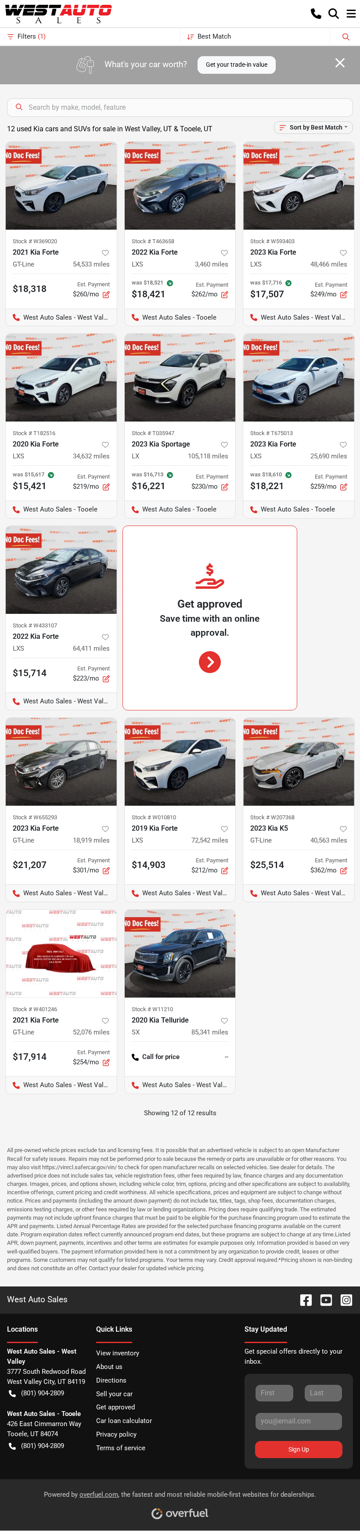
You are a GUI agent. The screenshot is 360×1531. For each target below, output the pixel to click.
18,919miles (91, 840)
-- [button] (226, 1057)
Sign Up (298, 1449)
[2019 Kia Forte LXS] (180, 762)
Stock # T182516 (34, 433)
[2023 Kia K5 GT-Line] (298, 762)
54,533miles (91, 264)
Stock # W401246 (35, 1009)
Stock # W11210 (152, 1009)
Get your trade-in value (236, 64)
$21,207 (30, 865)
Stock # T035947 (153, 433)
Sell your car (114, 1394)
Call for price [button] (161, 1057)
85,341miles (209, 1032)
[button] (316, 13)
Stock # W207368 (272, 817)
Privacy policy (116, 1434)
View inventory (117, 1353)
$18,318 (30, 289)
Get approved (115, 1407)
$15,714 (30, 673)
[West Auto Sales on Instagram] (343, 1299)
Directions (111, 1380)
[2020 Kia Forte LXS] (61, 377)
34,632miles (91, 456)
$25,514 (267, 865)
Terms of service (120, 1448)
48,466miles (328, 264)
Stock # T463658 (153, 241)
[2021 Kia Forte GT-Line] (61, 186)
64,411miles (91, 648)
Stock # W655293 (35, 817)
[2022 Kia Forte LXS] (180, 186)
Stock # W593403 (272, 241)
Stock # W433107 (35, 625)
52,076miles (91, 1032)
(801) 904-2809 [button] (42, 1393)
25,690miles (328, 456)
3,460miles (211, 264)
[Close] (340, 62)
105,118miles (208, 456)
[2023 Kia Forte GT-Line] (61, 762)
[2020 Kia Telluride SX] (180, 954)
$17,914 (30, 1057)
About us (109, 1367)
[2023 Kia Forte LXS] (298, 186)
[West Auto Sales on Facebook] (302, 1299)
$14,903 (149, 865)
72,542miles (209, 840)
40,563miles (328, 840)
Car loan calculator (124, 1421)
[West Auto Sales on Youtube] (323, 1299)
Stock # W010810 (154, 817)
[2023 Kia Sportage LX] (180, 377)
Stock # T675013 (271, 433)
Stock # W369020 (35, 241)
